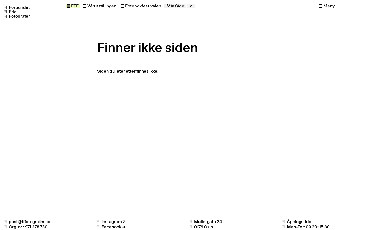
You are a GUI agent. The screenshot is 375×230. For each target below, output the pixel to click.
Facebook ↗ (113, 226)
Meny (329, 6)
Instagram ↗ (113, 221)
